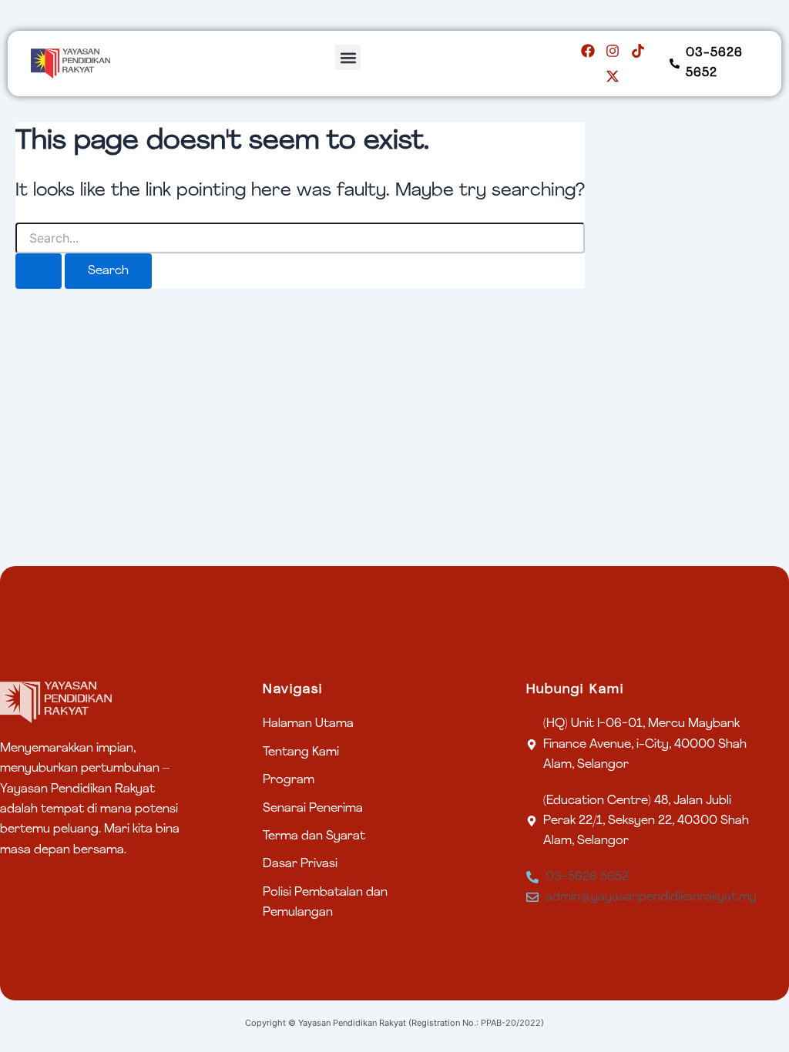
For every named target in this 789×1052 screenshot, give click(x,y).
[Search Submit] (38, 271)
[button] (348, 57)
